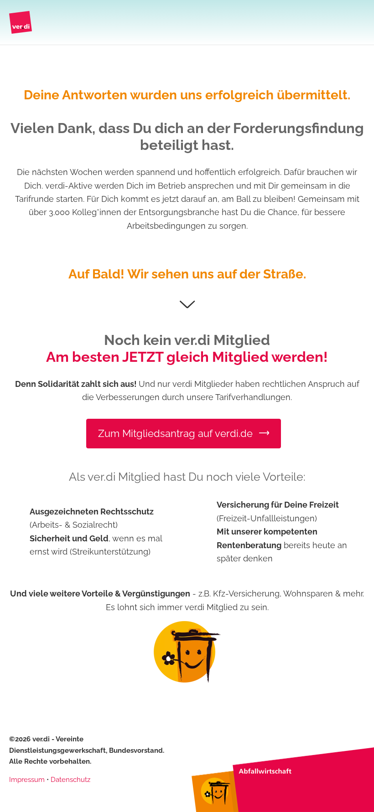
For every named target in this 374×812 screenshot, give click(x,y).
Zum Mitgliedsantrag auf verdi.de (176, 433)
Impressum (27, 780)
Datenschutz (70, 780)
